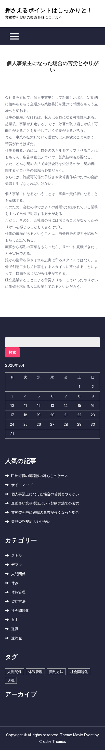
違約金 (16, 638)
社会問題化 (20, 610)
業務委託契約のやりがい (30, 521)
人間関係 (18, 574)
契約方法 (18, 601)
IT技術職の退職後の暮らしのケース (39, 475)
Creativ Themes (52, 741)
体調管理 (18, 592)
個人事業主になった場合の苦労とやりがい (45, 494)
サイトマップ (22, 485)
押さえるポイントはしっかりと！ (49, 10)
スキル (16, 555)
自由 (14, 619)
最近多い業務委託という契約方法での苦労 (45, 503)
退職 (14, 629)
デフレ (16, 564)
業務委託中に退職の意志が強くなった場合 (45, 512)
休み (14, 583)
